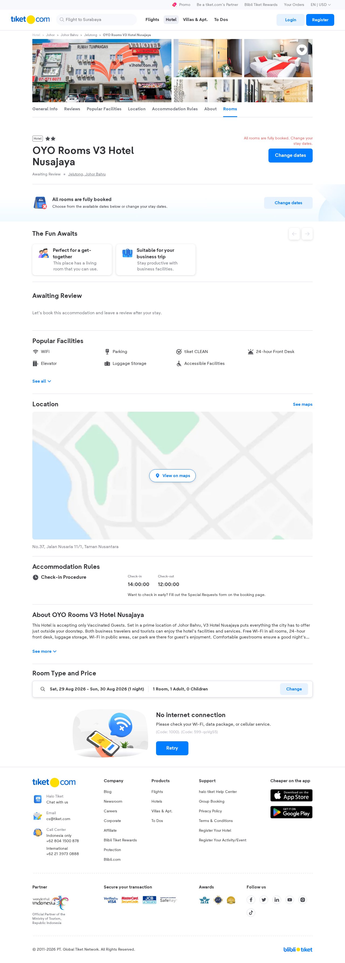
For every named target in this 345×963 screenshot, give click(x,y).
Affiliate (110, 830)
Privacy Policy (210, 811)
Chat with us (57, 802)
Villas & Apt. (161, 811)
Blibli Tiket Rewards (261, 4)
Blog (108, 791)
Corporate (112, 821)
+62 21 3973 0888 (62, 854)
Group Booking (212, 801)
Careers (110, 811)
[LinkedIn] (276, 899)
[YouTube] (289, 899)
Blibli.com (112, 859)
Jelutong (90, 35)
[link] (291, 20)
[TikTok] (251, 912)
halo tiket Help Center (218, 791)
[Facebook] (251, 899)
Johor (50, 35)
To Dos (157, 821)
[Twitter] (264, 899)
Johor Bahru (69, 35)
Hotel (36, 35)
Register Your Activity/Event (222, 840)
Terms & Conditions (216, 821)
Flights (157, 791)
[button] (172, 475)
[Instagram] (302, 899)
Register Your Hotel (215, 830)
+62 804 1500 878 (62, 841)
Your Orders (294, 4)
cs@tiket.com (58, 819)
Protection (112, 850)
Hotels (156, 801)
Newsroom (113, 801)
